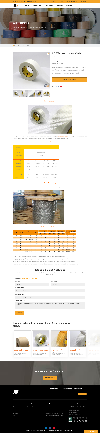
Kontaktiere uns (54, 1)
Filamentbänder (26, 264)
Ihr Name (17, 281)
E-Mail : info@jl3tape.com (74, 410)
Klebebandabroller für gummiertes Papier (54, 413)
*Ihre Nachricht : (20, 300)
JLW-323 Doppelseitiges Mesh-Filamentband (58, 350)
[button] (89, 343)
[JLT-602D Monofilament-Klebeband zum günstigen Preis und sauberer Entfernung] (41, 339)
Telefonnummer (19, 294)
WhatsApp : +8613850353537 (74, 414)
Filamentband (48, 406)
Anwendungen (37, 5)
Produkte (26, 5)
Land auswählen (19, 287)
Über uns (59, 5)
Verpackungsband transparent (72, 264)
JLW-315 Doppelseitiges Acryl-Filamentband (77, 350)
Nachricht (69, 5)
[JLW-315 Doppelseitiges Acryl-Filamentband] (78, 339)
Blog (14, 415)
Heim (15, 45)
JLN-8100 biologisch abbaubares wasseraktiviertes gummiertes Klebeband (22, 350)
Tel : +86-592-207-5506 (73, 412)
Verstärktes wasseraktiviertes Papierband (54, 415)
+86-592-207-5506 (19, 1)
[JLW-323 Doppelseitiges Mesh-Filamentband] (59, 339)
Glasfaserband (34, 264)
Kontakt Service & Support (32, 406)
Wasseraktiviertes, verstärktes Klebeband (54, 411)
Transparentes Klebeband (60, 264)
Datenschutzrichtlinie (31, 411)
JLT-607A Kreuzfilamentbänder (28, 278)
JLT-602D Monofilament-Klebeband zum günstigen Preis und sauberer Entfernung (40, 350)
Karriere (61, 1)
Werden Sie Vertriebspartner (71, 1)
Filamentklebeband (49, 264)
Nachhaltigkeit (49, 5)
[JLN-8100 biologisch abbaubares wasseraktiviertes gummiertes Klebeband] (22, 339)
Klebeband (41, 264)
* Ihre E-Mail (54, 281)
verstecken (20, 45)
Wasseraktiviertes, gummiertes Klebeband (54, 409)
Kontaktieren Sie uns (69, 79)
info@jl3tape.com (32, 1)
